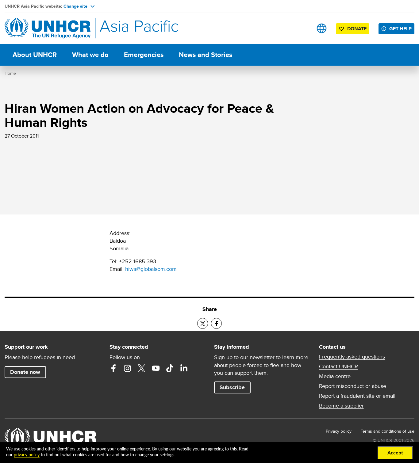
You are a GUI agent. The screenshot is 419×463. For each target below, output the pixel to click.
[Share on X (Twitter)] (202, 323)
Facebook (113, 368)
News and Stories (205, 55)
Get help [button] (400, 28)
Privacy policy (339, 431)
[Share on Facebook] (216, 323)
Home (10, 73)
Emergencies (143, 55)
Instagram (128, 368)
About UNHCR (35, 55)
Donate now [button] (25, 372)
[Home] (47, 28)
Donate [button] (357, 28)
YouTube (156, 368)
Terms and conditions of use (387, 431)
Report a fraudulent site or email (357, 396)
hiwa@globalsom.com (151, 269)
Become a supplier (341, 405)
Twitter (142, 368)
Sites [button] (322, 28)
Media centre (335, 376)
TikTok (170, 368)
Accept (395, 452)
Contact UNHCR (338, 366)
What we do (90, 55)
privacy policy (27, 455)
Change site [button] (75, 6)
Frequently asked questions (352, 356)
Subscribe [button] (232, 387)
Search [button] (302, 28)
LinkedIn (184, 368)
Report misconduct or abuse (352, 386)
